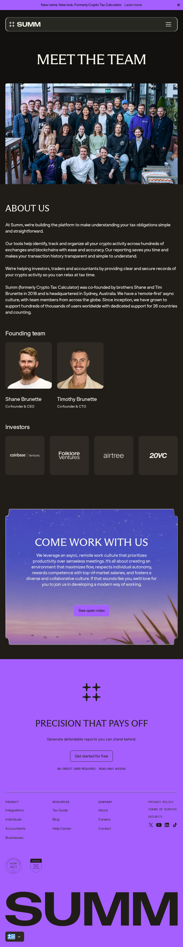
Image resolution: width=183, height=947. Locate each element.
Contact (104, 828)
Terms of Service (162, 809)
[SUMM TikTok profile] (175, 825)
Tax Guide (60, 810)
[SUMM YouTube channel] (159, 825)
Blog (55, 819)
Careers (104, 819)
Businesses (14, 838)
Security (155, 816)
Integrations (14, 810)
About (103, 810)
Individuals (13, 819)
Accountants (15, 828)
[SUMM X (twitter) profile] (151, 825)
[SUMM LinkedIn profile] (167, 825)
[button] (168, 24)
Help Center (61, 828)
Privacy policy (160, 802)
